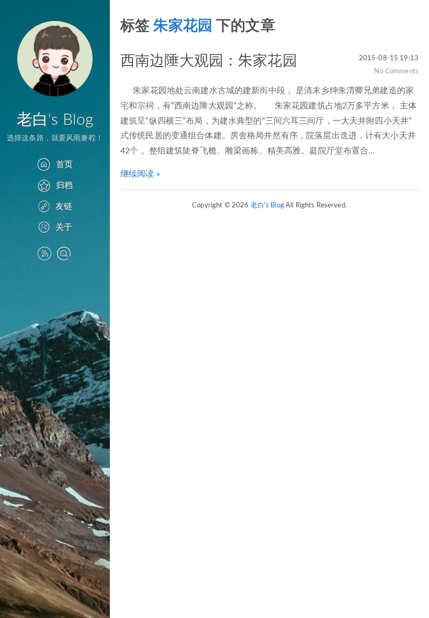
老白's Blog (55, 120)
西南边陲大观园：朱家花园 (208, 60)
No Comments (396, 71)
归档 (64, 185)
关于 (63, 227)
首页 (64, 164)
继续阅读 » (140, 174)
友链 (63, 206)
